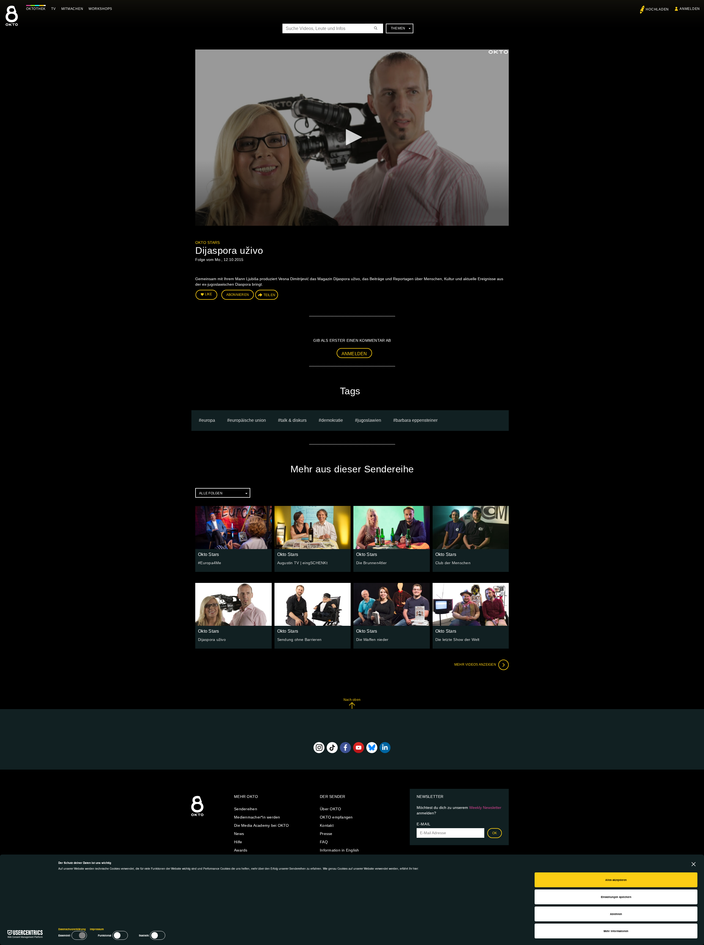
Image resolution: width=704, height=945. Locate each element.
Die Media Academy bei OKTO (261, 825)
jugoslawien (369, 420)
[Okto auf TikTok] (332, 747)
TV (53, 9)
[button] (352, 137)
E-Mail (424, 824)
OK (494, 833)
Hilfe (238, 842)
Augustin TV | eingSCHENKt (302, 563)
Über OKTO (330, 809)
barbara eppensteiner (417, 420)
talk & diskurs (293, 420)
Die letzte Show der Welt (457, 639)
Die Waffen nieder (372, 639)
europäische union (248, 420)
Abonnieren (237, 295)
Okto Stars (207, 242)
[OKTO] (12, 20)
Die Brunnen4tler (371, 563)
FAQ (324, 842)
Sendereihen (245, 809)
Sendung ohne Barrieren (299, 639)
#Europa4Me (209, 563)
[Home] (197, 816)
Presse (326, 833)
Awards (241, 850)
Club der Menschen (453, 563)
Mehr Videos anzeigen (475, 664)
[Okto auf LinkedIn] (385, 747)
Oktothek (36, 9)
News (239, 833)
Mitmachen (72, 9)
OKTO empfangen (336, 817)
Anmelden (354, 353)
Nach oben (352, 700)
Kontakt (327, 825)
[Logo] (498, 52)
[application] (352, 137)
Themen (398, 28)
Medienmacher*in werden (257, 817)
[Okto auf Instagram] (319, 747)
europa (208, 420)
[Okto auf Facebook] (345, 747)
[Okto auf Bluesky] (371, 747)
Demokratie (332, 420)
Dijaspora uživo (212, 639)
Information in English (339, 850)
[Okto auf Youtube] (358, 747)
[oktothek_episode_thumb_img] (233, 527)
